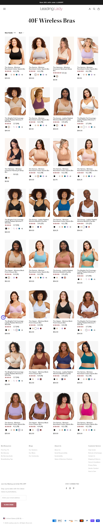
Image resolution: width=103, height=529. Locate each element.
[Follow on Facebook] (66, 488)
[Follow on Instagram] (70, 488)
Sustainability (59, 456)
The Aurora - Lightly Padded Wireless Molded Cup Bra (63, 119)
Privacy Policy (92, 465)
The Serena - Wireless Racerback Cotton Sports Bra (15, 68)
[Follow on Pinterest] (74, 488)
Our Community (34, 456)
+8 (22, 75)
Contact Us (91, 456)
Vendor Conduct (93, 468)
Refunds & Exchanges (95, 453)
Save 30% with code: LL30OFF (51, 2)
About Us (57, 450)
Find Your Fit (5, 450)
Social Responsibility (61, 453)
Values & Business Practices (63, 459)
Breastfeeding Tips (7, 459)
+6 (22, 127)
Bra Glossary (5, 453)
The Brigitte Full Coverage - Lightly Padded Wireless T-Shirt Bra (14, 119)
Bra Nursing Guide (7, 456)
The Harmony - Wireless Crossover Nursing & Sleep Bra (62, 69)
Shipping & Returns (94, 459)
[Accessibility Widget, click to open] (3, 317)
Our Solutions (33, 450)
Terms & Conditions (94, 462)
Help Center (92, 450)
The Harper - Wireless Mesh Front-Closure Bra (14, 271)
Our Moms (32, 453)
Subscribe (8, 505)
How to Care (92, 471)
